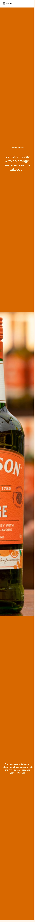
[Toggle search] (26, 3)
